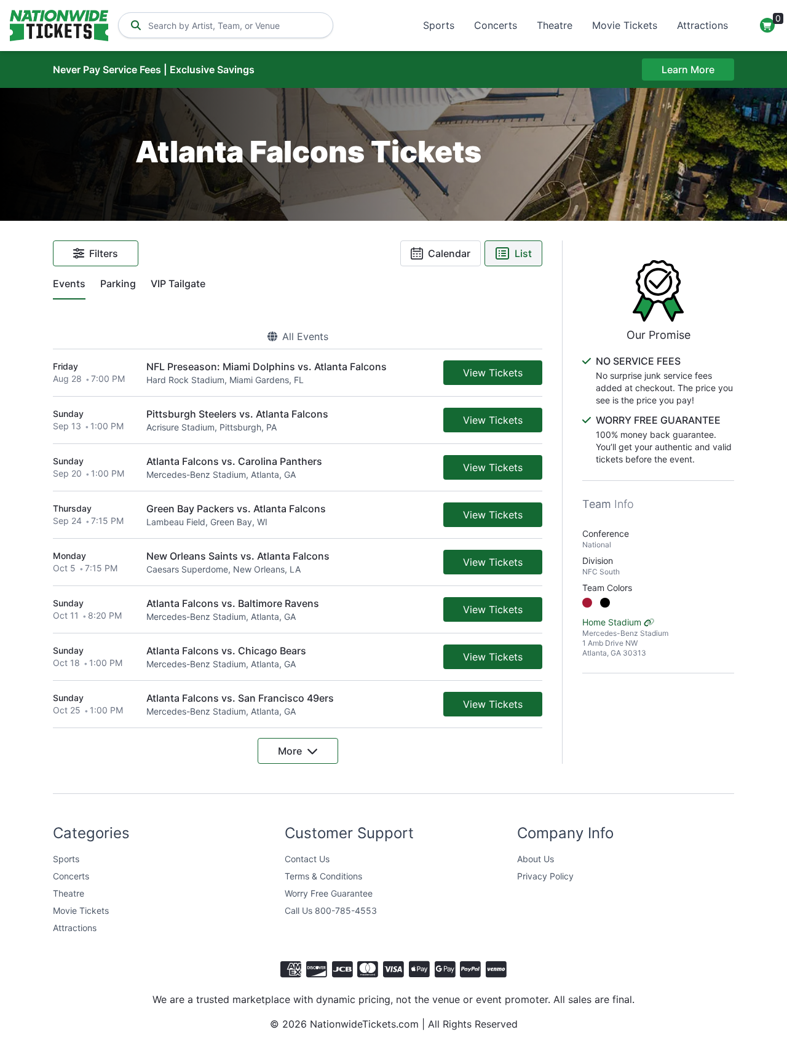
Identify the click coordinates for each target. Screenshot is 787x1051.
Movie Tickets (624, 25)
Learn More (688, 69)
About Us (535, 859)
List (523, 253)
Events (69, 283)
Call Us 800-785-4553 (331, 910)
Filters (103, 253)
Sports (438, 25)
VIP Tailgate (178, 283)
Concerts (495, 25)
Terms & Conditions (323, 876)
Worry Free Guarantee (329, 893)
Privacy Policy (545, 876)
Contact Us (307, 859)
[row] (297, 373)
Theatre (554, 25)
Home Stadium (625, 637)
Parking (118, 283)
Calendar (449, 253)
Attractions (702, 25)
